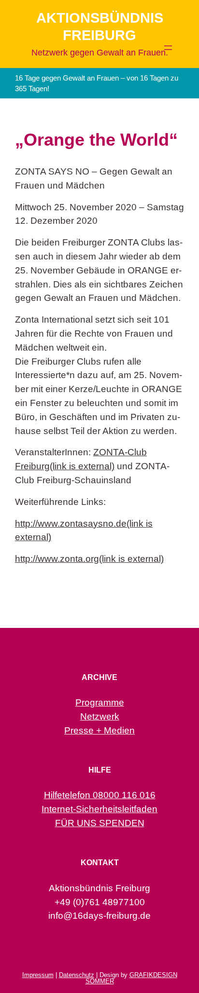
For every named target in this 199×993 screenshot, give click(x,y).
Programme (99, 702)
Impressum (38, 975)
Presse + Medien (99, 730)
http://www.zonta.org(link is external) (89, 559)
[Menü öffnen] (168, 48)
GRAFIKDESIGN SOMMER (131, 978)
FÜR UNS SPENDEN (99, 823)
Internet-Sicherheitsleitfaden (99, 809)
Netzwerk (99, 716)
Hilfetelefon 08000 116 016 (100, 795)
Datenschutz (76, 975)
